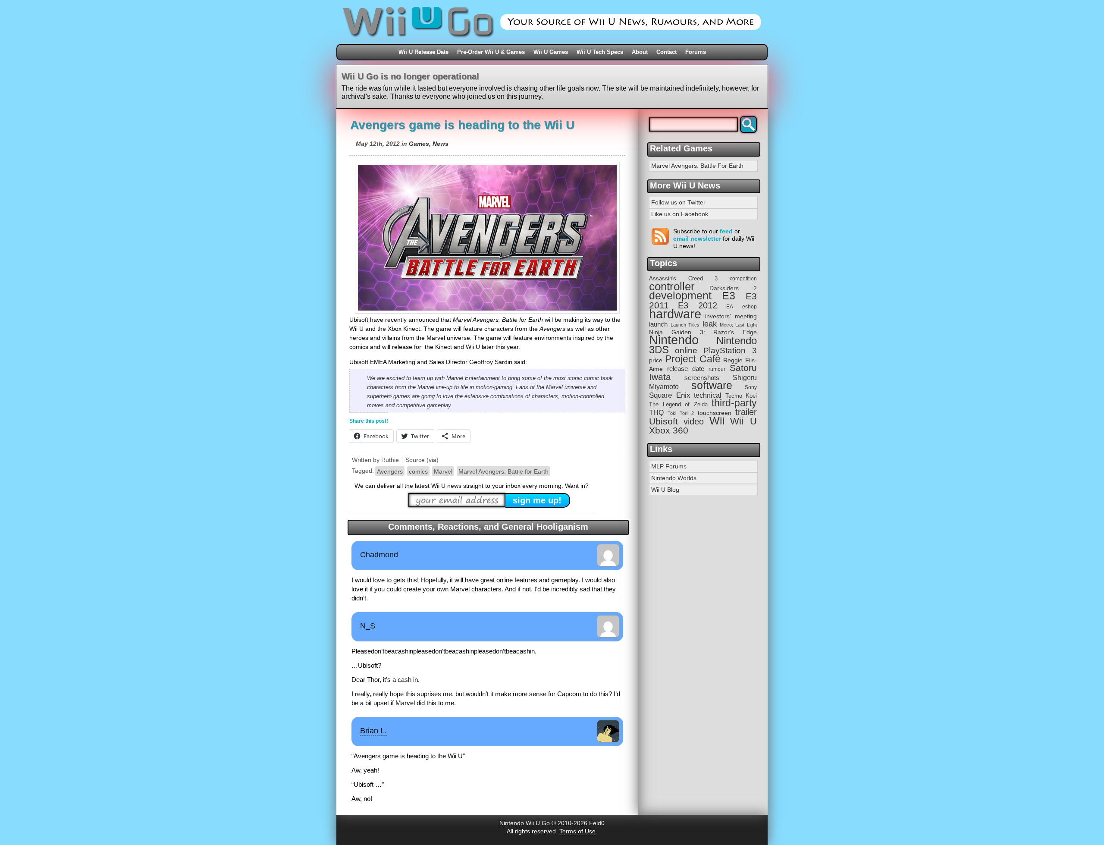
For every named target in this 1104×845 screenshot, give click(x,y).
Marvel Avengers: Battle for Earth (503, 471)
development (680, 296)
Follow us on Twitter (678, 202)
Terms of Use (577, 831)
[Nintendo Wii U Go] (552, 41)
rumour (717, 369)
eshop (749, 306)
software (711, 385)
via (432, 459)
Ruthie (390, 459)
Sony (751, 387)
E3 (728, 296)
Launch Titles (685, 324)
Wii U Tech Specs (600, 52)
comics (418, 471)
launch (658, 324)
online (686, 350)
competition (743, 279)
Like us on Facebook (679, 213)
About (640, 52)
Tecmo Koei (741, 396)
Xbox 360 (668, 430)
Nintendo (674, 340)
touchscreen (714, 413)
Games (419, 143)
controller (672, 286)
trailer (746, 412)
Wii (717, 421)
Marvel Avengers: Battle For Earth (697, 165)
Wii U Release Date (423, 52)
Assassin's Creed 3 (683, 278)
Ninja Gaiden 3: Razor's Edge (703, 332)
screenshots (701, 377)
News (440, 143)
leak (710, 324)
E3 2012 (697, 305)
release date (685, 368)
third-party (734, 402)
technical (707, 395)
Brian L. (373, 730)
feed (726, 231)
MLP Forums (669, 466)
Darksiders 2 (733, 288)
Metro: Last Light (738, 324)
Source (415, 459)
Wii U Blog (665, 489)
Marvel (443, 471)
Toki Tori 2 (680, 413)
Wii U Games (550, 52)
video (694, 421)
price (655, 360)
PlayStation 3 (730, 350)
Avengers (390, 471)
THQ (656, 412)
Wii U (743, 421)
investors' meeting (731, 316)
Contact (666, 52)
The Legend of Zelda (678, 404)
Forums (695, 52)
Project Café (693, 359)
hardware (675, 314)
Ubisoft (663, 421)
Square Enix (669, 395)
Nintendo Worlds (673, 477)
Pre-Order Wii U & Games (491, 52)
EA (729, 306)
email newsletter (697, 238)
